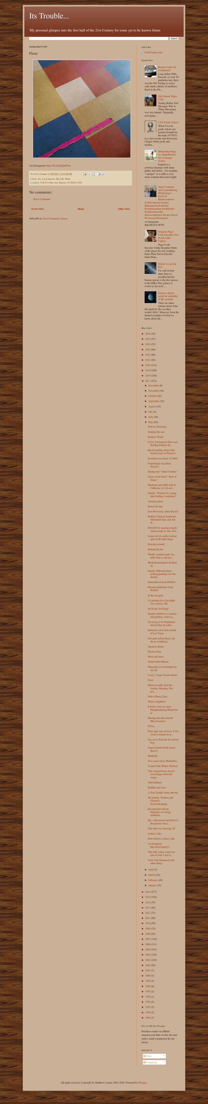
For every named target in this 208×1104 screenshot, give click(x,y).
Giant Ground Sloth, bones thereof (162, 749)
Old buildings (155, 782)
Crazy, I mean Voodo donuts (162, 675)
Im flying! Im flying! (158, 608)
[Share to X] (96, 174)
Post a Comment (41, 199)
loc (39, 178)
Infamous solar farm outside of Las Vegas (162, 631)
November (154, 390)
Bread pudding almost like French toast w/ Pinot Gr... (162, 451)
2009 (148, 928)
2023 (148, 349)
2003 (148, 960)
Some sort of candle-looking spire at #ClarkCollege (162, 537)
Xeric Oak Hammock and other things (161, 861)
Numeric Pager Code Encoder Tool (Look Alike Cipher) (168, 236)
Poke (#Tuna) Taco (157, 696)
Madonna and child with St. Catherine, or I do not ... (162, 486)
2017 (148, 380)
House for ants (155, 506)
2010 (148, 923)
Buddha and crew (157, 787)
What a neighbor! (157, 701)
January (152, 885)
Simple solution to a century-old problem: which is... (162, 615)
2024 (148, 344)
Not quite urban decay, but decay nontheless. (161, 640)
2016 (148, 891)
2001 (148, 970)
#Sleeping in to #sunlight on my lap (162, 668)
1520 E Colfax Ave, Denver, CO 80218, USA (61, 182)
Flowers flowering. (157, 426)
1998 (148, 986)
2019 (148, 370)
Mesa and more (156, 656)
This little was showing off (161, 828)
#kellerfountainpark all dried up (162, 564)
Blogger (142, 1082)
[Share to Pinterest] (103, 174)
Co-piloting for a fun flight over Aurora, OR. (161, 602)
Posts (148, 1056)
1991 (148, 1007)
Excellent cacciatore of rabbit (162, 458)
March (152, 874)
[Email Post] (84, 173)
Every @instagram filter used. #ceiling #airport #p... (163, 443)
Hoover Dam (154, 651)
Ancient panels (155, 501)
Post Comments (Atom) (55, 218)
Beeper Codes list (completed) (167, 68)
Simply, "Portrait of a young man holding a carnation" (162, 494)
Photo (67, 178)
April (151, 869)
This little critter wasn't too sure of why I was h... (161, 853)
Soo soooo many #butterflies (162, 761)
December (154, 385)
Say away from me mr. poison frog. (163, 741)
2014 (148, 902)
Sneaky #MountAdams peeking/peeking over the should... (162, 574)
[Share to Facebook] (100, 174)
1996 (148, 996)
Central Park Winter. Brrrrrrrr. (163, 766)
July (150, 411)
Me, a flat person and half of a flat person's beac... (163, 821)
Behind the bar (155, 549)
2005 (148, 949)
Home (81, 209)
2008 (148, 933)
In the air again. (156, 595)
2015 (148, 897)
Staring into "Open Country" (162, 471)
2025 (148, 338)
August (152, 406)
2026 (148, 333)
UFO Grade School (168, 122)
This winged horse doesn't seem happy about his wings (161, 774)
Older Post (124, 209)
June (151, 416)
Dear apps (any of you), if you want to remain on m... (163, 732)
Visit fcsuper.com (153, 52)
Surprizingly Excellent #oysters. (159, 465)
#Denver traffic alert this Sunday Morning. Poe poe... (160, 688)
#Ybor (151, 726)
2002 (148, 965)
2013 (148, 907)
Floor (150, 680)
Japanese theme (156, 646)
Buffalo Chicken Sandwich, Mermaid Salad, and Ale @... (162, 519)
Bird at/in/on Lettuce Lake (161, 838)
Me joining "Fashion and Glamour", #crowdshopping (160, 800)
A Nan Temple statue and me (163, 792)
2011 (148, 918)
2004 (148, 954)
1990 (148, 1012)
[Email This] (90, 174)
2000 (148, 975)
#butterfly (153, 755)
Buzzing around (156, 544)
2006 (148, 944)
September (154, 401)
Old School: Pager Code (167, 97)
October (152, 395)
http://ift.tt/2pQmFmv (58, 165)
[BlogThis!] (93, 174)
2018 (148, 375)
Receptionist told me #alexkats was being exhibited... (159, 812)
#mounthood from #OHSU (162, 582)
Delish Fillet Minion (158, 661)
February (153, 880)
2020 (148, 365)
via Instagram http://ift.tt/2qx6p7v (159, 845)
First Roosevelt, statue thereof (163, 511)
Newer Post (37, 209)
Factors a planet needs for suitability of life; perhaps (168, 296)
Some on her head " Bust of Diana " (162, 478)
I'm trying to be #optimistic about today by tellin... (161, 623)
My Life (60, 178)
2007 (148, 939)
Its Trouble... (49, 15)
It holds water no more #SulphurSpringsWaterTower (163, 709)
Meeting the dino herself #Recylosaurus (160, 719)
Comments (151, 1062)
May (151, 422)
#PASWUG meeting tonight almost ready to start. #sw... (163, 529)
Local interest (48, 178)
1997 (148, 991)
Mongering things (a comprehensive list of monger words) (167, 156)
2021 (148, 359)
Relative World (155, 436)
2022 (148, 354)
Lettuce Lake (154, 833)
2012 (148, 912)
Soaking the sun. (156, 431)
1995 (148, 1001)
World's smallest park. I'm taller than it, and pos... (161, 556)
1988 (148, 1017)
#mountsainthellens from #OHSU (160, 588)
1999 (148, 980)
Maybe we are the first (167, 265)
